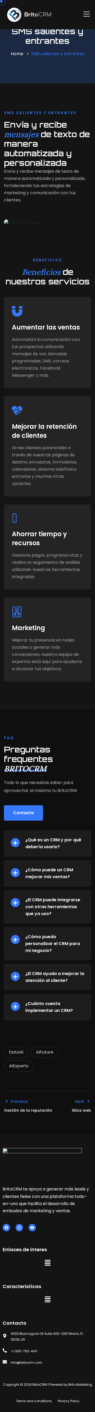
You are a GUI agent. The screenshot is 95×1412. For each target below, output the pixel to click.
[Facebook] (6, 1227)
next (80, 1102)
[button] (47, 1262)
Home (17, 54)
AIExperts (18, 1066)
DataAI (16, 1052)
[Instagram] (19, 1227)
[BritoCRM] (30, 14)
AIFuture (44, 1052)
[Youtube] (32, 1227)
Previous (19, 1102)
